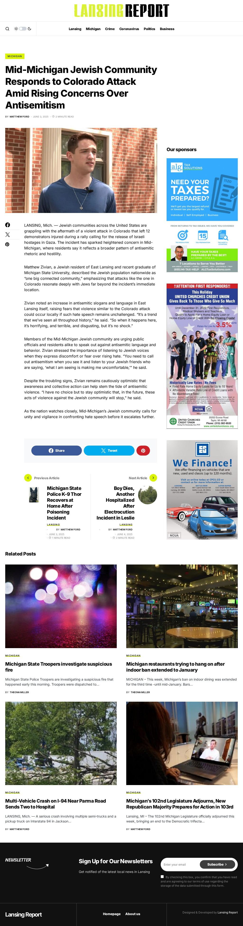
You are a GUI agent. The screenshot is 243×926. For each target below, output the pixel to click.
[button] (7, 29)
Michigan (15, 56)
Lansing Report (23, 914)
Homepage (112, 914)
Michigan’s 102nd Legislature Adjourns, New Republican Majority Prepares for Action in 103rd (179, 804)
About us (132, 914)
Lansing (53, 524)
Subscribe (215, 864)
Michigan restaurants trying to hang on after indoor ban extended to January (175, 667)
